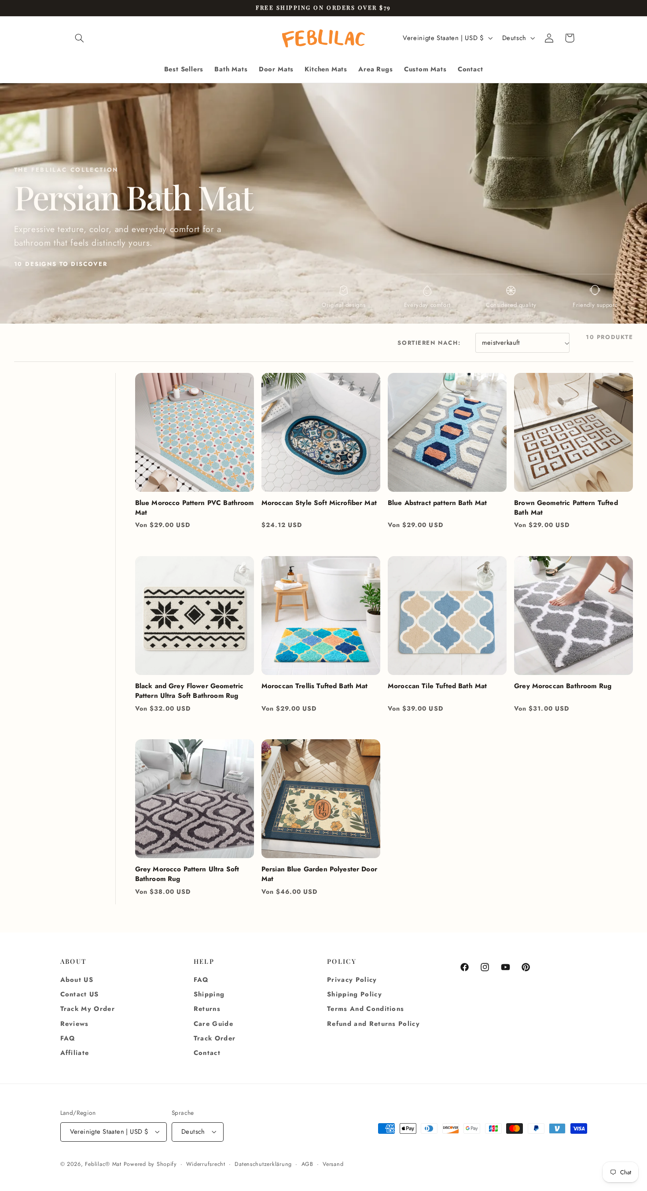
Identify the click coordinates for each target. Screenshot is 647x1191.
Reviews (74, 1024)
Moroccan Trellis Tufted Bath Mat (314, 686)
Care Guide (213, 1024)
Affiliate (74, 1053)
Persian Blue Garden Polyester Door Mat (319, 874)
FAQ (68, 1038)
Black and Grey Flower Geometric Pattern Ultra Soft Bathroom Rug (189, 691)
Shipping (209, 994)
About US (77, 980)
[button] (80, 38)
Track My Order (87, 1009)
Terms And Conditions (365, 1009)
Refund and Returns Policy (373, 1024)
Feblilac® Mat (103, 1164)
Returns (207, 1009)
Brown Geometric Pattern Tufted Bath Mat (566, 507)
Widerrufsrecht (205, 1164)
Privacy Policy (352, 980)
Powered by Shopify (150, 1164)
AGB (307, 1164)
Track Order (215, 1038)
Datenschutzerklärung (263, 1164)
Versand (333, 1164)
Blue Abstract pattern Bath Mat (437, 503)
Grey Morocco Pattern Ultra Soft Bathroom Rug (187, 874)
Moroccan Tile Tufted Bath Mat (437, 686)
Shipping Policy (354, 994)
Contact (207, 1053)
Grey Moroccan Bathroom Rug (562, 686)
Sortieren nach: (428, 343)
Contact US (79, 994)
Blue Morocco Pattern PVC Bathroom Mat (194, 507)
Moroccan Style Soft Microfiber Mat (319, 503)
